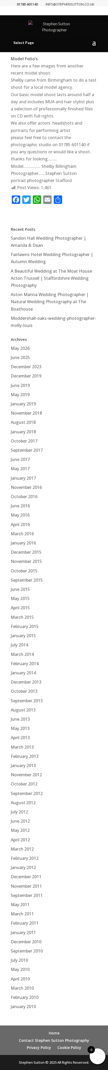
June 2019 (20, 385)
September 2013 (27, 701)
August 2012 (23, 803)
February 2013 (25, 756)
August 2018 (23, 422)
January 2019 (23, 404)
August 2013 (23, 710)
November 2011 (26, 886)
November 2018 (26, 413)
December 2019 (26, 376)
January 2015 (23, 636)
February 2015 (25, 626)
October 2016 (24, 496)
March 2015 (22, 617)
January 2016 (23, 543)
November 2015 (26, 561)
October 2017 (24, 441)
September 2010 (27, 951)
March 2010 (22, 988)
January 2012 (23, 867)
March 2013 (22, 747)
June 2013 (20, 719)
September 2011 (27, 895)
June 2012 (20, 821)
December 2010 (26, 942)
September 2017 (27, 450)
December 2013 (26, 682)
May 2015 (20, 598)
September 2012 (27, 793)
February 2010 (25, 997)
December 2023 (26, 367)
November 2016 (26, 487)
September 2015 (27, 580)
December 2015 (26, 552)
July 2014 (19, 645)
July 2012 (19, 812)
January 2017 (23, 478)
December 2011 (26, 877)
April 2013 (20, 737)
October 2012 (24, 784)
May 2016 (20, 515)
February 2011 (25, 923)
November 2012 (26, 775)
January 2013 (23, 765)
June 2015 (20, 589)
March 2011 (22, 914)
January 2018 (23, 432)
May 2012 (20, 830)
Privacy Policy (39, 1047)
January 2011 (23, 932)
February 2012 (25, 858)
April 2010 (20, 979)
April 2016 (20, 524)
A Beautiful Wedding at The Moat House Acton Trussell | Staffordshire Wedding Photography (51, 278)
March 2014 (22, 654)
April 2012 (20, 840)
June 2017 (20, 459)
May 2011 (20, 904)
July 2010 (19, 960)
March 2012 (22, 849)
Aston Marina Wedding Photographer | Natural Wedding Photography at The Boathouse (50, 302)
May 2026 (20, 348)
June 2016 (20, 506)
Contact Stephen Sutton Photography (54, 1040)
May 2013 (20, 728)
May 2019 (20, 394)
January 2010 (23, 1006)
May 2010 (20, 969)
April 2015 (20, 608)
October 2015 (24, 571)
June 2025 (20, 357)
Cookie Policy (69, 1047)
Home (54, 1032)
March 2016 (22, 534)
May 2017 (20, 469)
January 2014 (23, 673)
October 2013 (24, 691)
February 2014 (25, 663)
